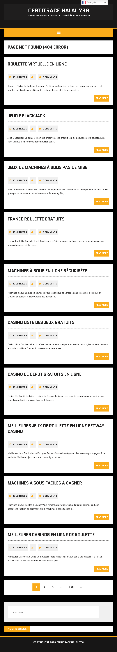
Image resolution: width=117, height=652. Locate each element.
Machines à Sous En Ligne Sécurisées (47, 271)
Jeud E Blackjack (26, 116)
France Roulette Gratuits (36, 219)
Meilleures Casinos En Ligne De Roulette (51, 535)
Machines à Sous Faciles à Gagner (45, 483)
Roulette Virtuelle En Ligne (37, 64)
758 (71, 587)
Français (91, 2)
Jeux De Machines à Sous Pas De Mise (47, 167)
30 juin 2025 (19, 77)
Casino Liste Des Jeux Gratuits (41, 322)
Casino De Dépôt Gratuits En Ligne (44, 374)
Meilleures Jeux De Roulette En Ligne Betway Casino (56, 428)
